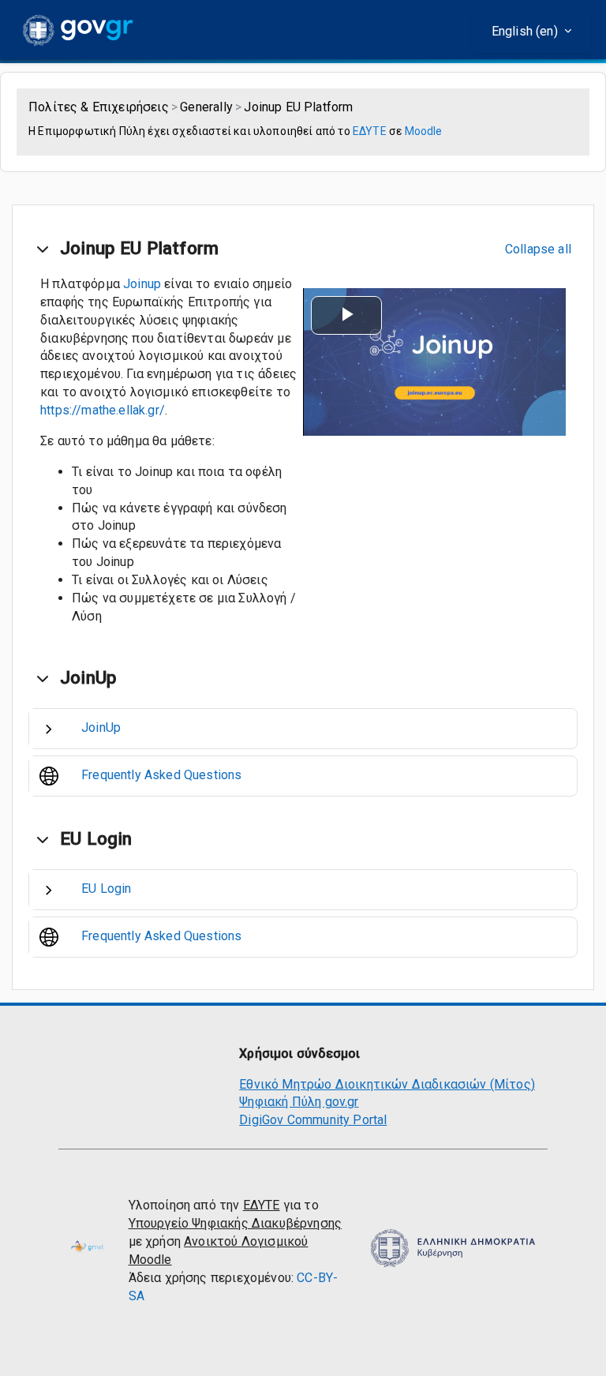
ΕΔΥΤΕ (370, 131)
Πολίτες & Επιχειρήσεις (98, 106)
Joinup (142, 283)
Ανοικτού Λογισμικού (246, 1241)
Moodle (424, 131)
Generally (206, 106)
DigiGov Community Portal (313, 1119)
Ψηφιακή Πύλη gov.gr (298, 1101)
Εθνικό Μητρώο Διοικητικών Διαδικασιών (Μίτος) (387, 1084)
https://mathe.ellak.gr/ (102, 410)
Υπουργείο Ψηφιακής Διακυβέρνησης (235, 1223)
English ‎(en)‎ (526, 31)
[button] (42, 248)
